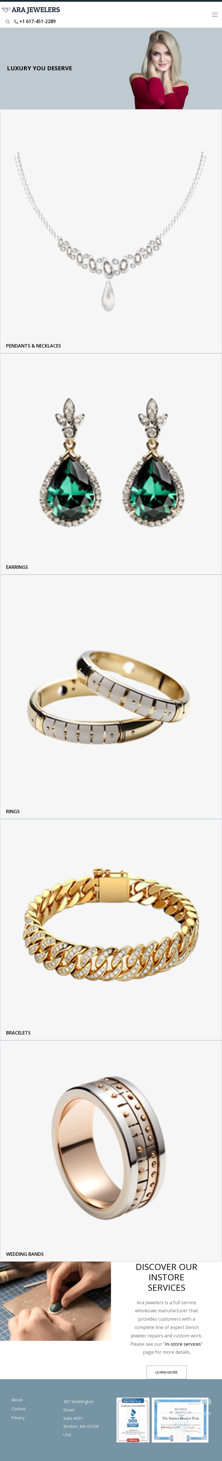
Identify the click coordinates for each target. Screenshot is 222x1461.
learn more (167, 1372)
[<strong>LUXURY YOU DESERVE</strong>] (111, 68)
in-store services (183, 1344)
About (17, 1400)
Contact (18, 1408)
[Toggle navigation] (215, 14)
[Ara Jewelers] (32, 15)
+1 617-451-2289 (37, 21)
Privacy (18, 1417)
